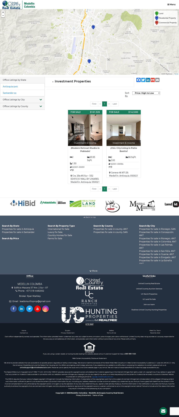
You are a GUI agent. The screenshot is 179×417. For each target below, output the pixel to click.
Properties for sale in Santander (18, 232)
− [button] (3, 15)
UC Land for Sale (149, 299)
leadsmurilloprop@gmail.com (35, 301)
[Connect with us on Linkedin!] (21, 308)
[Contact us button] (163, 411)
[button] (22, 100)
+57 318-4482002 (35, 290)
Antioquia (10, 86)
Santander (9, 93)
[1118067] (93, 27)
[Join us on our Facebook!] (13, 308)
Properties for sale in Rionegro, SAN (157, 229)
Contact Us (24, 333)
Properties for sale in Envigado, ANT (157, 257)
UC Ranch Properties (149, 294)
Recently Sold (155, 333)
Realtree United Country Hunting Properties (149, 310)
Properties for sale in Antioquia (18, 229)
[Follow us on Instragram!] (45, 308)
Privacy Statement (67, 333)
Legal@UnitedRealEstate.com (102, 377)
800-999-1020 (130, 354)
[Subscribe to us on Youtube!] (37, 308)
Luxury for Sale (55, 232)
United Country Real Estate (149, 284)
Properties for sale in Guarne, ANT (156, 254)
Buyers (67, 330)
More (94, 271)
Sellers (111, 330)
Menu (172, 4)
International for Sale (58, 229)
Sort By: (127, 94)
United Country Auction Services (149, 289)
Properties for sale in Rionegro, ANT (157, 238)
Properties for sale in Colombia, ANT (158, 241)
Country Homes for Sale (60, 235)
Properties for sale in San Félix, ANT (157, 251)
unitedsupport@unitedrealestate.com (35, 367)
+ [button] (3, 12)
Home (24, 330)
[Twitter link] (29, 308)
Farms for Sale (55, 238)
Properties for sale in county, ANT (110, 229)
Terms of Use (111, 333)
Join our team (149, 304)
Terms (176, 74)
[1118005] (89, 61)
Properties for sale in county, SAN (110, 232)
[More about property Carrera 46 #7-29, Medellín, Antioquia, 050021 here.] (124, 143)
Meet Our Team (155, 330)
